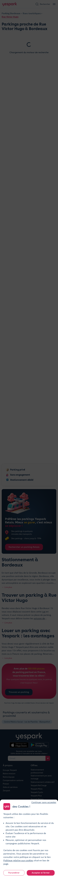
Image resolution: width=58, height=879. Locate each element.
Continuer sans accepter (43, 802)
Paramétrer (14, 873)
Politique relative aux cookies (18, 860)
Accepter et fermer (41, 873)
